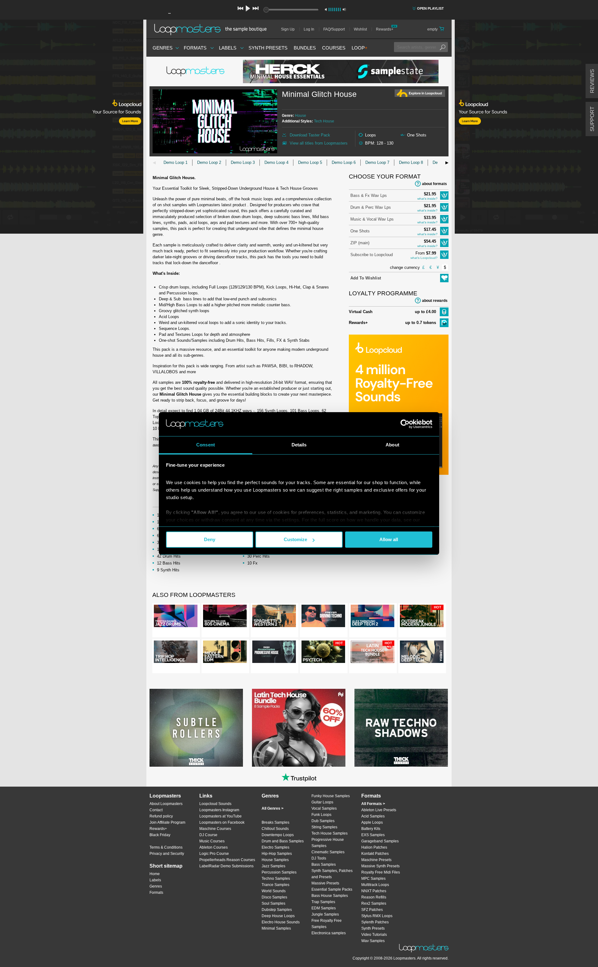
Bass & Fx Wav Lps (368, 195)
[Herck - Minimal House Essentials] (341, 71)
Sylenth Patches (375, 922)
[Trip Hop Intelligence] (175, 653)
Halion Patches (374, 847)
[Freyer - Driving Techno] (323, 617)
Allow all (388, 539)
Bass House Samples (329, 895)
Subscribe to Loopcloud (371, 254)
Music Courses (212, 841)
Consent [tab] (205, 444)
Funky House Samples (330, 796)
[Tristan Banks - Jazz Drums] (175, 617)
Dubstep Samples (277, 909)
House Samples (275, 860)
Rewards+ (384, 29)
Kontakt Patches (375, 853)
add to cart (444, 195)
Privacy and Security (167, 853)
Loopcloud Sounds (215, 804)
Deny (209, 539)
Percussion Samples (279, 872)
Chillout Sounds (275, 828)
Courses (333, 47)
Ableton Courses (213, 847)
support (592, 119)
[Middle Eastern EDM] (225, 653)
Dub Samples (323, 821)
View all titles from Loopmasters (319, 143)
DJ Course (208, 835)
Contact (156, 810)
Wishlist (360, 29)
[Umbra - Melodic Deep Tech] (422, 653)
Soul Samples (273, 903)
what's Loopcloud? (424, 258)
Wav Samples (373, 941)
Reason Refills (373, 897)
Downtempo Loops (278, 835)
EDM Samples (323, 908)
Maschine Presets (376, 860)
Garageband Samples (380, 841)
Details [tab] (299, 444)
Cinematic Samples (327, 852)
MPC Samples (373, 878)
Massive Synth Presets (380, 866)
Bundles (305, 47)
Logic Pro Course (214, 853)
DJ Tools (318, 858)
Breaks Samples (275, 822)
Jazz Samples (273, 866)
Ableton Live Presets (378, 810)
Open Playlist (430, 8)
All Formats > (373, 804)
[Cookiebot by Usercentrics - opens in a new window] (405, 424)
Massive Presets (325, 883)
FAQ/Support (334, 29)
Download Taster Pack (310, 135)
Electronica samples (328, 933)
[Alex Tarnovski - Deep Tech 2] (372, 617)
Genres (163, 47)
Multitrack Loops (375, 885)
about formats (434, 184)
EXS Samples (373, 835)
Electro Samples (275, 847)
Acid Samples (373, 816)
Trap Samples (323, 902)
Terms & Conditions (166, 847)
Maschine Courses (215, 828)
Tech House (324, 121)
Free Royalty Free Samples (326, 923)
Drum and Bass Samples (283, 841)
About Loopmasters (166, 804)
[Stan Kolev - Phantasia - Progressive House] (274, 653)
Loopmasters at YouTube (220, 816)
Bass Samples (323, 864)
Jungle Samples (325, 914)
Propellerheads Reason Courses (227, 860)
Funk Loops (321, 814)
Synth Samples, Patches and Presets (332, 874)
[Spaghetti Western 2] (274, 617)
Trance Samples (275, 885)
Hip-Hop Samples (277, 853)
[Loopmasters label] (196, 72)
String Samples (324, 827)
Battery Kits (370, 828)
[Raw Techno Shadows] (401, 728)
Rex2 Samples (373, 903)
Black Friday (160, 835)
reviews (592, 81)
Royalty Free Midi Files (380, 872)
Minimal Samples (276, 928)
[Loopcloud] (71, 128)
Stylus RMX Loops (376, 916)
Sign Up (288, 29)
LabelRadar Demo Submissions (226, 866)
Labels (227, 47)
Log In (309, 29)
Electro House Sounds (281, 922)
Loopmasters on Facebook (221, 822)
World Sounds (274, 891)
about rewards (435, 300)
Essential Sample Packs (331, 889)
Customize (295, 539)
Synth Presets (268, 47)
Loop (360, 47)
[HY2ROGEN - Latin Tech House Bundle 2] (298, 728)
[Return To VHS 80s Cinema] (225, 617)
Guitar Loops (322, 802)
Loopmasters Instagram (219, 810)
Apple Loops (372, 822)
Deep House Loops (278, 916)
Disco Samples (274, 897)
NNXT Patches (373, 891)
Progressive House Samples (327, 842)
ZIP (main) (359, 243)
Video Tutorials (374, 934)
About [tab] (392, 444)
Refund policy (161, 816)
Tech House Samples (329, 833)
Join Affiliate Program (167, 822)
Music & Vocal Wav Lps (372, 219)
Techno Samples (276, 878)
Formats (195, 47)
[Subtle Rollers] (196, 728)
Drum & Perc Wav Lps (370, 207)
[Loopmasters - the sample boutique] (212, 29)
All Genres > (272, 808)
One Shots (360, 231)
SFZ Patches (372, 909)
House (300, 115)
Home (155, 874)
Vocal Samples (324, 808)
